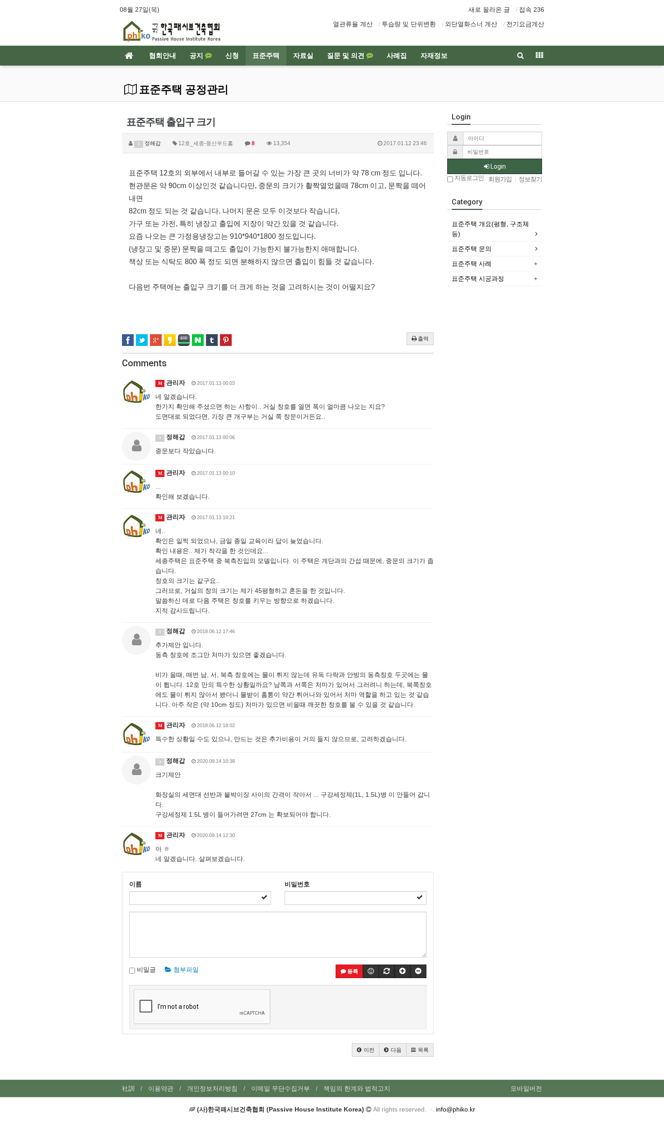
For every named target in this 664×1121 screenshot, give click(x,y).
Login (497, 166)
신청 (232, 56)
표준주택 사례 (471, 263)
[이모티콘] (371, 971)
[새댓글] (387, 971)
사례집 (397, 56)
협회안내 (162, 56)
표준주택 (266, 56)
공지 (197, 56)
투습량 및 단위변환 (409, 24)
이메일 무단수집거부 (280, 1088)
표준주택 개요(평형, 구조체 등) (490, 228)
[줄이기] (418, 971)
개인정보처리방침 (212, 1088)
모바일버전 (526, 1088)
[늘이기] (402, 971)
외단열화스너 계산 (471, 24)
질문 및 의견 (346, 56)
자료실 (303, 56)
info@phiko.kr (455, 1109)
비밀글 (145, 969)
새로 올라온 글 (489, 9)
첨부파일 (185, 969)
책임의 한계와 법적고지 (356, 1088)
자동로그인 (468, 178)
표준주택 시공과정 (478, 278)
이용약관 (160, 1088)
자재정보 (434, 56)
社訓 (128, 1088)
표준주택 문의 (471, 248)
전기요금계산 (525, 24)
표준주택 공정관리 (182, 89)
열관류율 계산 (353, 24)
